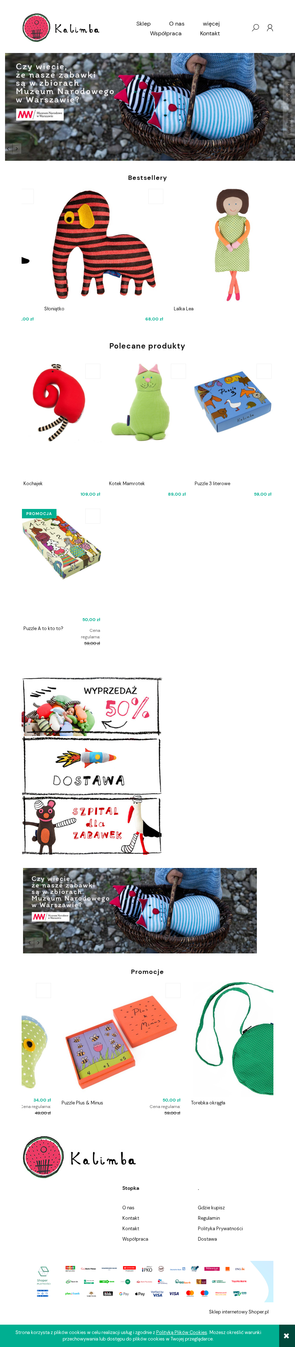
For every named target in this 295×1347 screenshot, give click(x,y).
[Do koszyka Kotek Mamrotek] (178, 371)
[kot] (147, 911)
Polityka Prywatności (220, 1229)
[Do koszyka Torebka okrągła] (264, 990)
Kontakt (130, 1218)
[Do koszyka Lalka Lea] (264, 196)
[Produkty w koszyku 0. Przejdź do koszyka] (241, 27)
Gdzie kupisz (211, 1208)
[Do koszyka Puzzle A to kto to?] (93, 516)
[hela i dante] (147, 107)
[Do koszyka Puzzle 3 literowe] (264, 371)
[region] (147, 107)
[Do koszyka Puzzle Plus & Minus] (135, 990)
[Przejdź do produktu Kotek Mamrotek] (147, 420)
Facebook (289, 93)
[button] (8, 148)
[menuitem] (143, 24)
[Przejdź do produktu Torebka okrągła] (212, 1039)
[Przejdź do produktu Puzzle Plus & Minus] (83, 1039)
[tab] (26, 147)
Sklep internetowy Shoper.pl (239, 1312)
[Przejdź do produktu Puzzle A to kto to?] (62, 564)
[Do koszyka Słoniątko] (135, 196)
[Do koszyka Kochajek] (93, 371)
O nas (128, 1208)
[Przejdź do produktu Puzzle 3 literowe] (233, 420)
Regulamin (209, 1218)
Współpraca (135, 1239)
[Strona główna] (61, 28)
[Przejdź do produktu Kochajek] (62, 420)
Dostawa (207, 1239)
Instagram (289, 123)
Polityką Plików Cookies (181, 1332)
